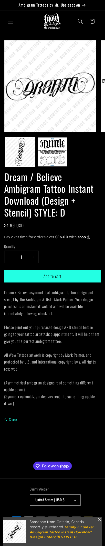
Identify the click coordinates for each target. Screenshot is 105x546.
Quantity (9, 246)
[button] (11, 21)
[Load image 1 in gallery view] (20, 152)
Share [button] (13, 419)
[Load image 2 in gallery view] (52, 152)
